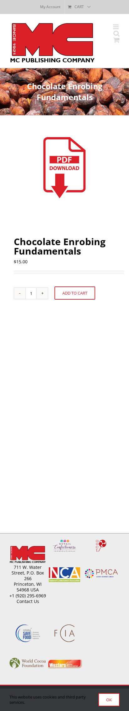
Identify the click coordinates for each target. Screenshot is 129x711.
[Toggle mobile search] (116, 33)
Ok (109, 700)
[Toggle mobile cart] (116, 40)
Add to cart (74, 293)
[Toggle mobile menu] (116, 26)
